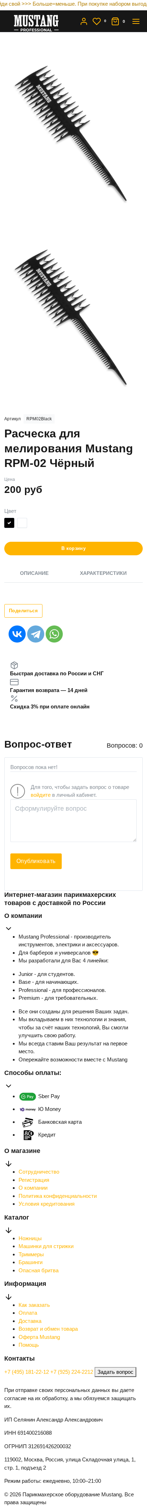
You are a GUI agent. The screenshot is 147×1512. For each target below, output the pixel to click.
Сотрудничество (39, 1172)
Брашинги (30, 1262)
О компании (33, 1188)
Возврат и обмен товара (48, 1329)
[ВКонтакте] (17, 634)
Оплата (28, 1313)
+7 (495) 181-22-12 (27, 1372)
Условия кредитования (47, 1204)
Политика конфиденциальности (58, 1196)
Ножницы (30, 1238)
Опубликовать (36, 861)
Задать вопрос (115, 1372)
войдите (41, 795)
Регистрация (34, 1180)
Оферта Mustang (39, 1337)
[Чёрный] (9, 524)
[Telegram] (35, 634)
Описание (34, 573)
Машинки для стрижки (46, 1246)
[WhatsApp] (54, 634)
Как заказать (34, 1305)
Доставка (30, 1321)
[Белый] (22, 524)
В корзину (73, 548)
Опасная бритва (39, 1270)
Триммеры (31, 1254)
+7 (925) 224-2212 (72, 1372)
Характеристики (103, 573)
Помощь (29, 1345)
